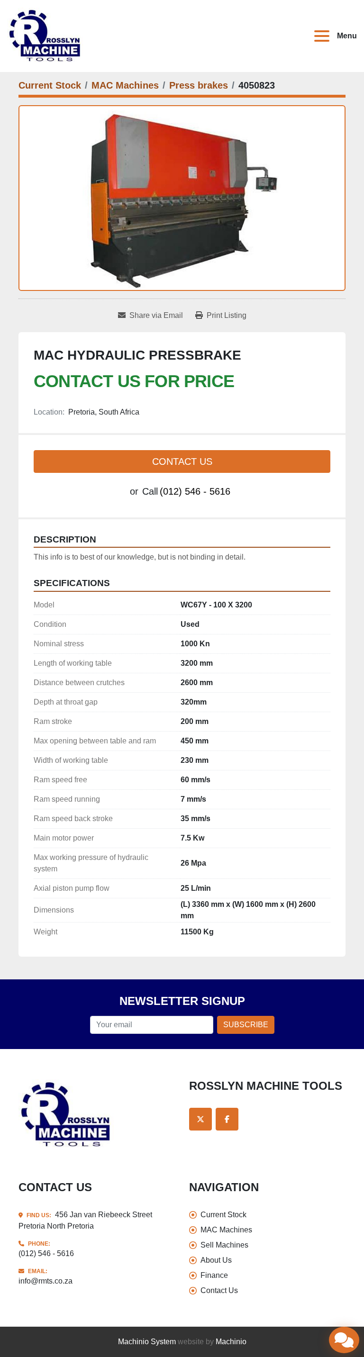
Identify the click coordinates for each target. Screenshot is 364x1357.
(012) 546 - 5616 (195, 491)
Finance (214, 1275)
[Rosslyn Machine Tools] (66, 1114)
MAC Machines (226, 1230)
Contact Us (182, 461)
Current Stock (223, 1215)
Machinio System (147, 1342)
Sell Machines (224, 1245)
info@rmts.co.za (45, 1281)
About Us (216, 1260)
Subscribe (245, 1025)
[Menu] (323, 36)
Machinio (231, 1342)
